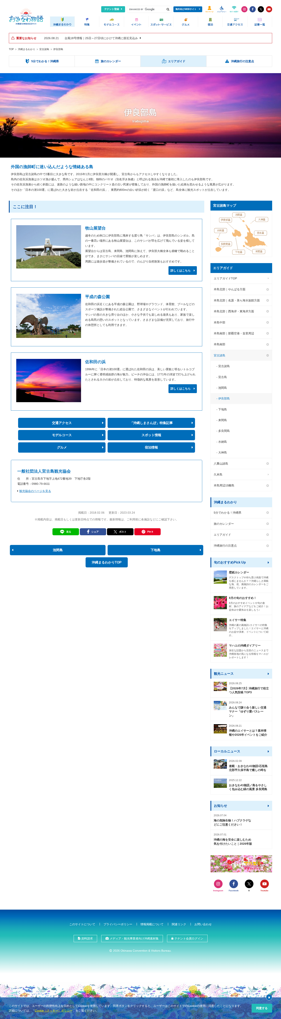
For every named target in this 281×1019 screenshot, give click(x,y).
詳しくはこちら (181, 270)
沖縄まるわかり (26, 49)
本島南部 (219, 344)
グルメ (62, 447)
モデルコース (62, 435)
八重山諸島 (221, 463)
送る (68, 531)
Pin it (150, 531)
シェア (95, 531)
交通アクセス (62, 423)
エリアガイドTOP (225, 278)
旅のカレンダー (224, 523)
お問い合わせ (203, 924)
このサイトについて (82, 924)
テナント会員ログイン (188, 938)
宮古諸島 (44, 49)
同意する (262, 1008)
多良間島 (224, 430)
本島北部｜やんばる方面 (229, 289)
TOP (11, 49)
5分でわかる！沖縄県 (227, 512)
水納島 (222, 441)
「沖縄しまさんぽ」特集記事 (151, 423)
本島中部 (219, 322)
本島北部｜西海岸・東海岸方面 (234, 311)
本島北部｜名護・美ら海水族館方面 (237, 300)
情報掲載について (152, 924)
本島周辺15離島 (224, 485)
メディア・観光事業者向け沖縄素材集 (134, 938)
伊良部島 (58, 49)
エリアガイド (222, 534)
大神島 (222, 452)
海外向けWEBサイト (185, 9)
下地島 (222, 409)
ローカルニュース (227, 751)
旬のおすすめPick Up (230, 562)
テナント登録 (111, 9)
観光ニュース (224, 673)
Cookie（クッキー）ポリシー (54, 1010)
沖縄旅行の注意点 (225, 545)
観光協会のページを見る (35, 491)
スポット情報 (151, 435)
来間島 (222, 420)
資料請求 (87, 938)
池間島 (222, 387)
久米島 (218, 474)
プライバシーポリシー (117, 924)
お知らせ (220, 805)
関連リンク (179, 924)
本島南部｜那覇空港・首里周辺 (234, 333)
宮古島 (222, 377)
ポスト (123, 531)
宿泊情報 (151, 447)
